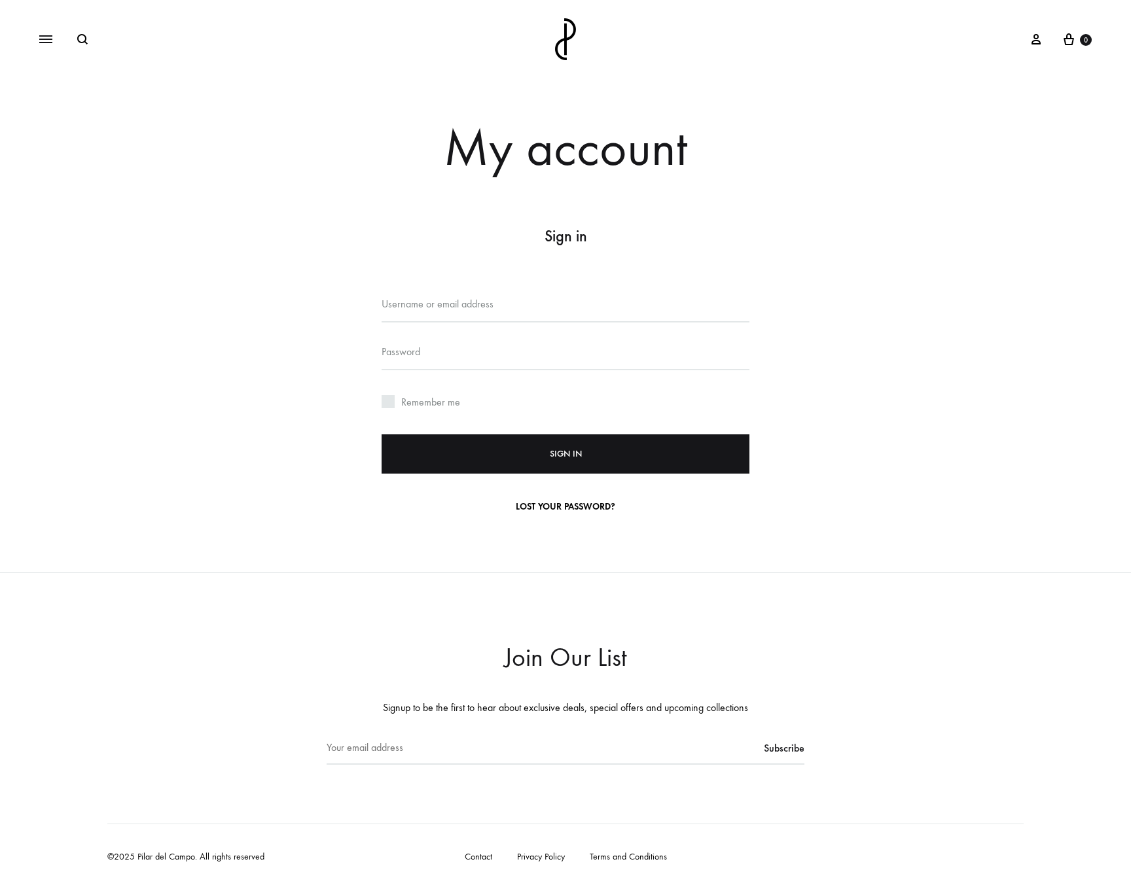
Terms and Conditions (628, 856)
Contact (478, 856)
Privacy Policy (541, 856)
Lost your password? (565, 506)
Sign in (566, 453)
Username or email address (439, 303)
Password (402, 351)
